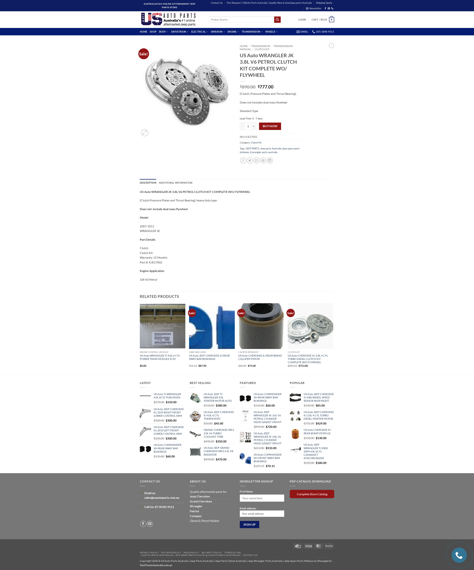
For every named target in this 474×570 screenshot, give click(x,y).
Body (162, 31)
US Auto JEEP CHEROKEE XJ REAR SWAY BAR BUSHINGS (209, 357)
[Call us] (332, 8)
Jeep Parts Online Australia (230, 560)
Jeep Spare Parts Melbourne (300, 560)
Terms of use (232, 552)
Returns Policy (171, 552)
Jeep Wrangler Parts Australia (265, 560)
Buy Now (270, 126)
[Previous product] (331, 45)
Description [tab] (148, 182)
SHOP (153, 31)
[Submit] (277, 19)
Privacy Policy (149, 552)
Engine (232, 31)
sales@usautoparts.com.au (161, 497)
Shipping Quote (324, 2)
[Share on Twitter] (250, 160)
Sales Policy (191, 552)
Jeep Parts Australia (202, 560)
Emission (217, 31)
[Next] (333, 338)
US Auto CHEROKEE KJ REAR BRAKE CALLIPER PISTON (260, 357)
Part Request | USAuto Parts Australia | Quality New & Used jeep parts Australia (269, 2)
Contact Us (217, 2)
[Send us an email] (329, 8)
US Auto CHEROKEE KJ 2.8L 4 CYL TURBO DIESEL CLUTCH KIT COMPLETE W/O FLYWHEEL (308, 359)
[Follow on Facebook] (325, 8)
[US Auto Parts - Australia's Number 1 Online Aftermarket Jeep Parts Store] (171, 19)
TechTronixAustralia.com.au (156, 565)
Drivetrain (178, 31)
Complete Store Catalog (312, 494)
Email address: (248, 508)
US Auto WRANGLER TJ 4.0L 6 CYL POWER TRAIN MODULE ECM (160, 357)
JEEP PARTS (252, 148)
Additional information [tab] (176, 182)
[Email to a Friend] (256, 160)
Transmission (251, 31)
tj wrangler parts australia (263, 152)
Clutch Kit (262, 49)
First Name (246, 491)
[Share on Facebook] (243, 160)
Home (143, 31)
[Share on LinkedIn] (270, 160)
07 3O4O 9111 (164, 507)
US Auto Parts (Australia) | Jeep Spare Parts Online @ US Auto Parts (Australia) (191, 555)
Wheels (270, 31)
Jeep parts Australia (270, 148)
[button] (313, 8)
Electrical (198, 31)
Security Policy (212, 552)
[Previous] (140, 338)
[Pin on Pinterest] (263, 160)
